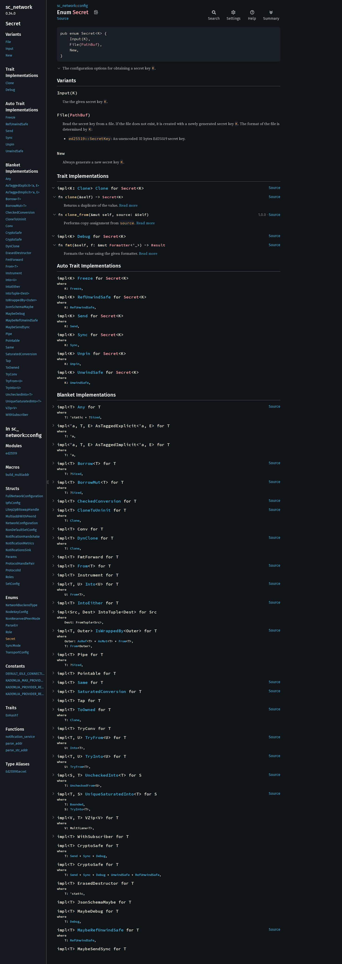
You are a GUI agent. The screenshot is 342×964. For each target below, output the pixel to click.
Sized (95, 417)
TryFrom (94, 737)
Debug (83, 236)
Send (82, 315)
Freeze (85, 278)
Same (82, 682)
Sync (82, 334)
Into (90, 584)
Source (63, 18)
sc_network (66, 5)
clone (71, 197)
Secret (128, 188)
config (83, 5)
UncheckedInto (101, 775)
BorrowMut (89, 482)
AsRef (82, 641)
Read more (128, 205)
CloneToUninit (94, 510)
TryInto (94, 756)
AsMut (102, 641)
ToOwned (86, 709)
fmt (68, 245)
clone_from (76, 214)
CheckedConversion (99, 501)
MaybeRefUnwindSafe (100, 930)
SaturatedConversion (101, 691)
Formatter (119, 245)
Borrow (85, 463)
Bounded (76, 804)
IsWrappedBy (109, 630)
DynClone (87, 538)
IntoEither (90, 603)
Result (158, 245)
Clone (83, 188)
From (82, 566)
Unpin (83, 353)
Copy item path (96, 12)
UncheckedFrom (82, 785)
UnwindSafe (90, 372)
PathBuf (89, 44)
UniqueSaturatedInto (109, 794)
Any (81, 407)
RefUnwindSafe (94, 297)
